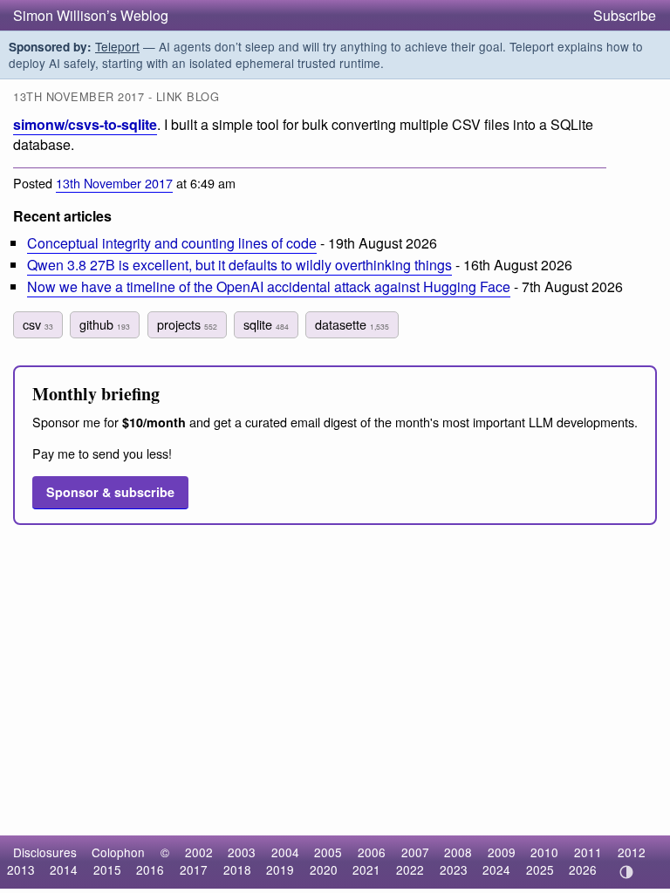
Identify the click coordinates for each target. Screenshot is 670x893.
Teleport (117, 46)
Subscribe (624, 15)
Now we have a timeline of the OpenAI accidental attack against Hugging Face (268, 286)
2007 (415, 852)
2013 (21, 869)
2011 (588, 852)
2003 (242, 852)
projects (187, 324)
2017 (194, 869)
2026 (583, 869)
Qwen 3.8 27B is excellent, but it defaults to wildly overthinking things (239, 265)
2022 (410, 869)
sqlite (266, 324)
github (104, 324)
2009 (502, 852)
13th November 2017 (114, 183)
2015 (107, 869)
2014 (64, 869)
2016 (150, 869)
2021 (366, 869)
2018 (237, 869)
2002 (199, 852)
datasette (352, 324)
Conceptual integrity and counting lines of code (172, 243)
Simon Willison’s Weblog (90, 15)
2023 (454, 869)
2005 (328, 852)
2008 (458, 852)
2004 (285, 852)
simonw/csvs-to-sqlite (85, 124)
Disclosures (45, 852)
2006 (372, 852)
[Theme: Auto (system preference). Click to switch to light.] (625, 872)
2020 (324, 869)
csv (38, 324)
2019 (280, 869)
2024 (496, 869)
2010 (544, 852)
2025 (540, 869)
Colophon (118, 852)
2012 (632, 852)
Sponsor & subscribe (110, 492)
